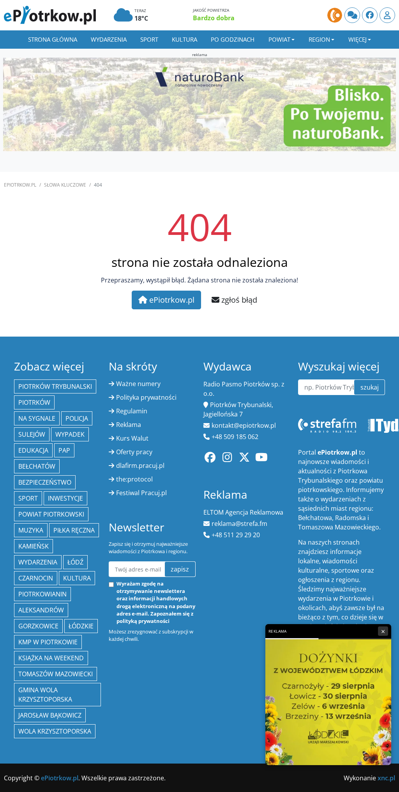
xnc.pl (386, 778)
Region (319, 39)
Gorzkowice (38, 626)
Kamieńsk (33, 546)
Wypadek (70, 434)
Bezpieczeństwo (44, 482)
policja (76, 418)
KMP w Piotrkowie (48, 642)
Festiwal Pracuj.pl (141, 493)
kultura (77, 578)
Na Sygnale (36, 418)
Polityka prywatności (146, 397)
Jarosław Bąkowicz (49, 715)
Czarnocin (35, 578)
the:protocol (134, 479)
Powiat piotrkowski (51, 514)
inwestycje (65, 498)
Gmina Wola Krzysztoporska (45, 695)
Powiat (279, 39)
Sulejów (31, 434)
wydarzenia (37, 562)
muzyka (30, 530)
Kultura (184, 39)
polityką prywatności (143, 620)
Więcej (357, 39)
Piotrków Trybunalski (55, 386)
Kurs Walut (132, 438)
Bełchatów (36, 466)
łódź (75, 562)
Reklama (128, 424)
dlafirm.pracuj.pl (140, 465)
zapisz (180, 569)
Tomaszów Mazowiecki (55, 674)
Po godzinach (232, 39)
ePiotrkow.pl (20, 185)
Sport (149, 39)
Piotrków (34, 402)
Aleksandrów (41, 610)
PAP (64, 450)
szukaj (369, 387)
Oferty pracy (134, 452)
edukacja (33, 450)
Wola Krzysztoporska (54, 731)
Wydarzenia (109, 39)
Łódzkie (81, 626)
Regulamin (131, 411)
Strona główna (52, 39)
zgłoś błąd (238, 300)
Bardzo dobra (214, 18)
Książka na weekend (51, 658)
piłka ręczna (74, 530)
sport (28, 498)
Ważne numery (138, 383)
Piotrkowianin (42, 594)
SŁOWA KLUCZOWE (65, 185)
